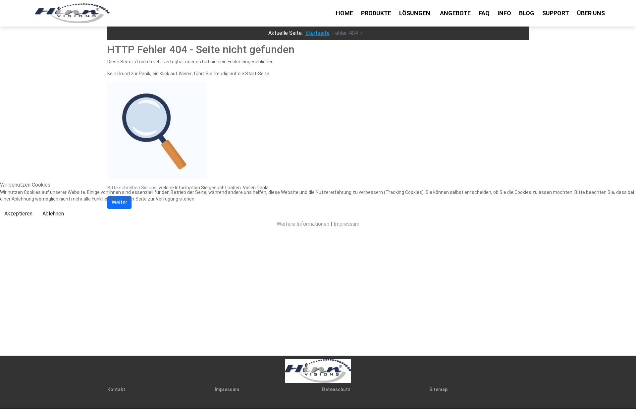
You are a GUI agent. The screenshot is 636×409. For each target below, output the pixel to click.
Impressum (346, 224)
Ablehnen (53, 213)
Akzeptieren (18, 213)
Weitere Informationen (303, 224)
